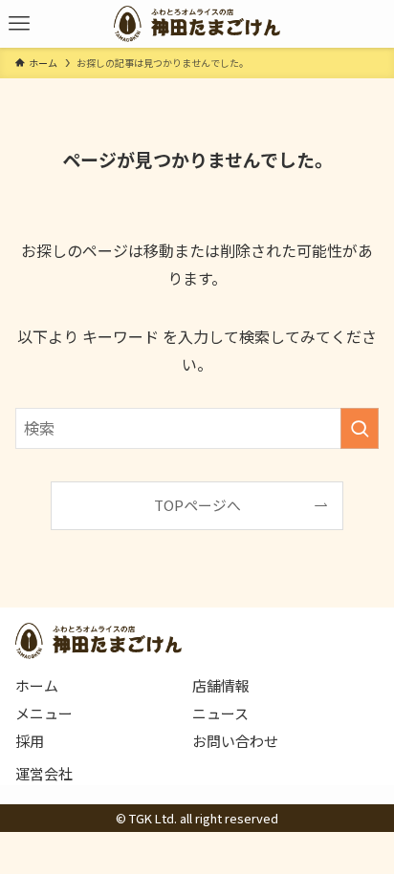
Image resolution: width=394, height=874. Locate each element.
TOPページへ (197, 505)
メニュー (44, 713)
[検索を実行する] (359, 428)
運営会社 (44, 773)
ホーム (36, 685)
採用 (29, 741)
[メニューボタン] (19, 24)
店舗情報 (221, 685)
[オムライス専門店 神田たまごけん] (196, 24)
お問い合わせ (235, 741)
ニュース (220, 713)
